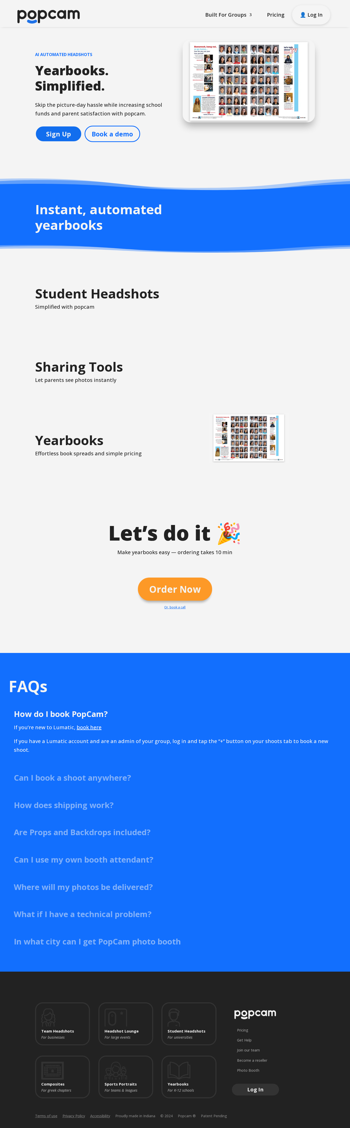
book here (89, 727)
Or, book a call (175, 607)
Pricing (275, 14)
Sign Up (58, 134)
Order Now (175, 589)
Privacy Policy (74, 1115)
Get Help (244, 1040)
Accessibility (100, 1115)
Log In (255, 1089)
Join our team (248, 1050)
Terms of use (46, 1115)
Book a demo (112, 134)
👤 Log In (311, 14)
